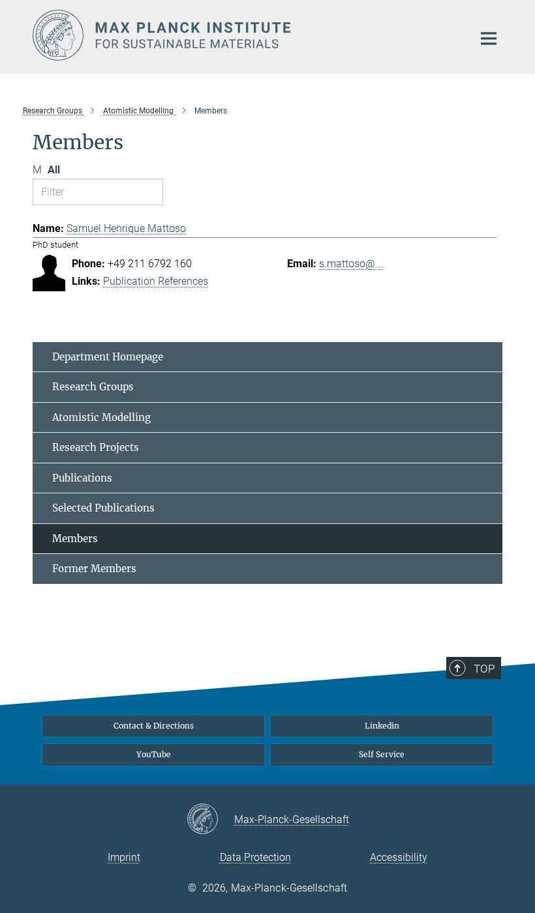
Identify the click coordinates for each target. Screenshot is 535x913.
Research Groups (93, 387)
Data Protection (255, 857)
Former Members (94, 568)
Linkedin (382, 726)
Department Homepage (107, 357)
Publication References (155, 281)
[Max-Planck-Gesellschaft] (210, 819)
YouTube (153, 754)
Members (75, 538)
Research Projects (95, 447)
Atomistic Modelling (101, 417)
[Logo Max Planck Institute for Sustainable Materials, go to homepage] (245, 35)
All (54, 170)
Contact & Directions (154, 726)
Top (484, 668)
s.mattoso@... (351, 263)
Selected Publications (103, 508)
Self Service (382, 754)
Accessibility (398, 857)
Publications (82, 478)
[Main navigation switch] (489, 38)
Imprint (124, 857)
